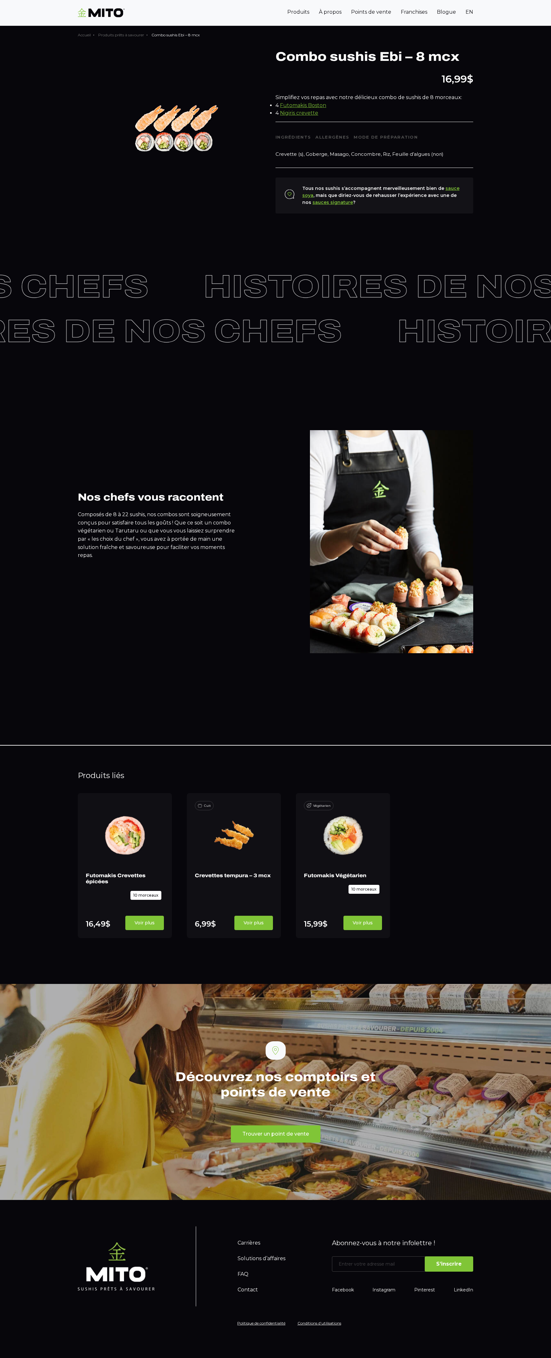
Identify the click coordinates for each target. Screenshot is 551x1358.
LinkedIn (463, 1290)
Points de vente (371, 12)
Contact (248, 1290)
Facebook (343, 1290)
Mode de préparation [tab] (386, 137)
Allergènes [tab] (332, 137)
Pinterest (424, 1290)
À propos (330, 12)
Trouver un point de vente (275, 1134)
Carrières (249, 1243)
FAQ (243, 1274)
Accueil (84, 35)
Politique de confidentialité (261, 1323)
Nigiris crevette (299, 113)
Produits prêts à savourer (121, 35)
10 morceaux (145, 895)
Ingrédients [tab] (293, 137)
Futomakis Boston (303, 105)
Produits (298, 12)
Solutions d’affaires (261, 1258)
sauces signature (332, 202)
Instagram (383, 1290)
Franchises (414, 12)
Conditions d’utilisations (319, 1323)
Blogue (446, 12)
